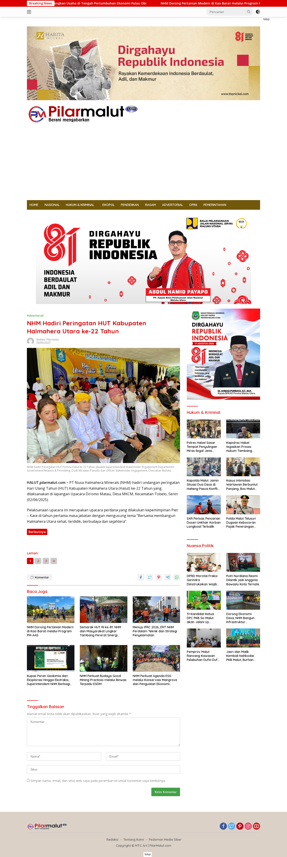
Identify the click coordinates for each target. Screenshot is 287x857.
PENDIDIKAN (130, 205)
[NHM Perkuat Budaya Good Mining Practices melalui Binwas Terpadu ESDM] (103, 658)
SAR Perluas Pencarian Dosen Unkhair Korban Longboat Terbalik (204, 522)
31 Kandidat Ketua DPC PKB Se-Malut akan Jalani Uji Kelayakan (200, 618)
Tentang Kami (133, 840)
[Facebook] (223, 826)
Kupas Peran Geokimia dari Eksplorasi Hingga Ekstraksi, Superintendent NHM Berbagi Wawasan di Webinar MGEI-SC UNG (49, 680)
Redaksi (112, 840)
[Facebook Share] (140, 577)
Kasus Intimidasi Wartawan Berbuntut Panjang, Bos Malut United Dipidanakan (242, 484)
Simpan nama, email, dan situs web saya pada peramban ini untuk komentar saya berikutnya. (98, 781)
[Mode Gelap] (258, 12)
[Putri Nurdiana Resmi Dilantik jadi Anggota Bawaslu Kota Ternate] (243, 562)
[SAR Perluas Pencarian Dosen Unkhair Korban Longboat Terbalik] (204, 504)
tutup (266, 19)
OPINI (193, 205)
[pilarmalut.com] (83, 114)
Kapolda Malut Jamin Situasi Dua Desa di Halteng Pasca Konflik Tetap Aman (203, 484)
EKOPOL (108, 205)
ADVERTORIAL (172, 205)
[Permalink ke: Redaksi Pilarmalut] (30, 341)
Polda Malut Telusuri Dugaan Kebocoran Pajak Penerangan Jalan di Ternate (241, 522)
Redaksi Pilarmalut (47, 339)
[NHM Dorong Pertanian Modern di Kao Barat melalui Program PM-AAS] (50, 609)
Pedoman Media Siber (165, 840)
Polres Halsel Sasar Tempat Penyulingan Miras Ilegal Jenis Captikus (202, 447)
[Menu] (30, 12)
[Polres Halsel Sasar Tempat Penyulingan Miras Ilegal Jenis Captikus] (204, 428)
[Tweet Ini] (149, 577)
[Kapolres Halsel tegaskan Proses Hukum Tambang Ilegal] (243, 428)
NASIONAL (52, 205)
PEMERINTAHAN (214, 205)
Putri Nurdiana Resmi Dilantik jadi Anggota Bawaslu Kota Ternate (242, 580)
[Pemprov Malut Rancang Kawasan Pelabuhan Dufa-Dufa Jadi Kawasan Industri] (204, 638)
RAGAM (150, 205)
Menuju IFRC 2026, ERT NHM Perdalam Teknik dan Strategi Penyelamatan (155, 631)
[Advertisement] (143, 166)
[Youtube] (256, 826)
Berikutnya (37, 532)
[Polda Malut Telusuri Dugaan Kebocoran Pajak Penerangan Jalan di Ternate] (243, 504)
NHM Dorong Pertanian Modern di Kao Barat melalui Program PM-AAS (179, 3)
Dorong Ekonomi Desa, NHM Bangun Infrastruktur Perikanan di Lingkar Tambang (241, 618)
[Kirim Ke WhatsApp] (176, 577)
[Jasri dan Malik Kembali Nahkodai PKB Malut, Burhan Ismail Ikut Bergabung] (243, 638)
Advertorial (35, 315)
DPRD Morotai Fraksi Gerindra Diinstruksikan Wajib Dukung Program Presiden (202, 580)
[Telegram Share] (167, 577)
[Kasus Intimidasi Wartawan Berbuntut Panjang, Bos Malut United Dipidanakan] (243, 466)
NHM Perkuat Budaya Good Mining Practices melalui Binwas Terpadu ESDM (103, 680)
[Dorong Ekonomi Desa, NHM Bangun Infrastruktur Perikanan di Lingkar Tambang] (243, 600)
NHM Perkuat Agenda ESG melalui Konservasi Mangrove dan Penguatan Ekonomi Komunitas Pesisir (155, 680)
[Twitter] (231, 826)
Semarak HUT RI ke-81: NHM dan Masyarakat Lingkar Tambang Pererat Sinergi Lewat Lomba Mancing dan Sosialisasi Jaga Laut (100, 631)
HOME (34, 205)
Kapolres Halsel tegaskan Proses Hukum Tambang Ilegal (239, 447)
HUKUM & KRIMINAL (80, 205)
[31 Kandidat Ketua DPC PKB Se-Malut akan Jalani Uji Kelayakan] (204, 600)
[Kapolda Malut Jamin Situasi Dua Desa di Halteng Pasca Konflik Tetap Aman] (204, 466)
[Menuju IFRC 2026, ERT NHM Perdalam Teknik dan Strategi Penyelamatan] (156, 609)
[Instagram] (248, 826)
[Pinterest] (240, 826)
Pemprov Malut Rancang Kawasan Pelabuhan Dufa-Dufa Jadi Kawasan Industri (203, 656)
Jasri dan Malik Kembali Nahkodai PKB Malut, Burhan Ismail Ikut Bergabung (242, 656)
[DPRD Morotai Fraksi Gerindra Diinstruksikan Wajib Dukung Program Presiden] (204, 562)
